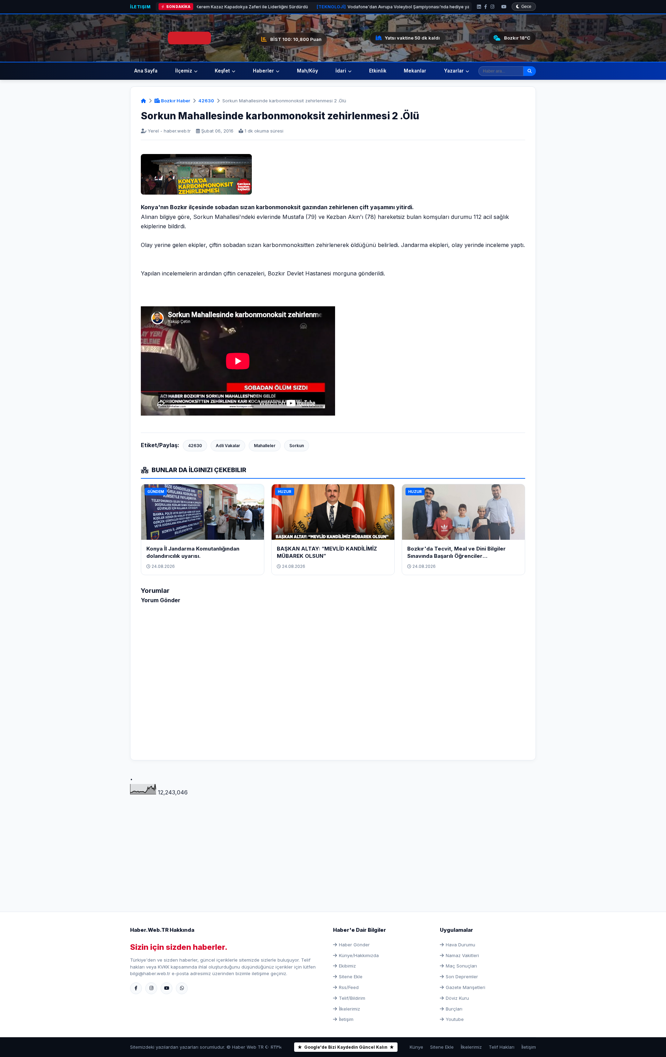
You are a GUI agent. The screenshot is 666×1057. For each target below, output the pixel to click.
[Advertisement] (333, 845)
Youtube (455, 1019)
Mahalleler (264, 445)
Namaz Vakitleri (462, 955)
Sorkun (296, 445)
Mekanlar (415, 71)
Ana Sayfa (145, 71)
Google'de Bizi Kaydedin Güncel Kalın (345, 1047)
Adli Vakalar (228, 445)
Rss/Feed (349, 987)
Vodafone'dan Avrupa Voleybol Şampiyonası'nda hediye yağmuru (347, 6)
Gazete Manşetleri (465, 987)
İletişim (140, 6)
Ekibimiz (347, 966)
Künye (416, 1047)
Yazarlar (454, 71)
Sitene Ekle (350, 976)
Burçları (454, 1009)
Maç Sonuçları (461, 966)
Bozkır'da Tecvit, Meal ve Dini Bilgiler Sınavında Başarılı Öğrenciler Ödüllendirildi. (456, 555)
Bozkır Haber (175, 100)
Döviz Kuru (457, 998)
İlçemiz (183, 71)
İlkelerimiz (349, 1009)
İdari (340, 71)
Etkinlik (377, 71)
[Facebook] (485, 6)
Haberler (263, 71)
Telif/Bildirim (352, 998)
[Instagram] (492, 6)
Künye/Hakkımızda (359, 955)
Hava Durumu (460, 944)
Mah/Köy (307, 71)
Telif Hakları (501, 1047)
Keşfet (222, 71)
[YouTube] (503, 6)
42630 (206, 100)
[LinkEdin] (479, 6)
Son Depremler (462, 976)
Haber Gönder (354, 944)
